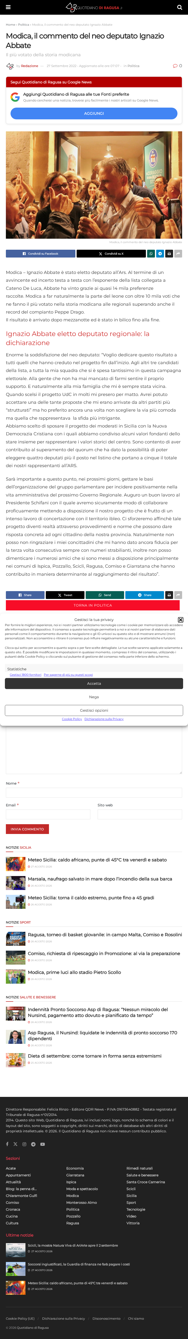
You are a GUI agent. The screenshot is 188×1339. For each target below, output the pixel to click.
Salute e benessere (142, 1175)
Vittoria (133, 1223)
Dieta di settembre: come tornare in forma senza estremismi (95, 1056)
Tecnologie (136, 1209)
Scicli (131, 1189)
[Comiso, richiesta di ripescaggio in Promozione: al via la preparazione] (15, 958)
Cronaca (13, 1209)
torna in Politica (93, 605)
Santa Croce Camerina (146, 1182)
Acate (11, 1168)
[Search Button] (179, 7)
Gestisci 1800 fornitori (25, 674)
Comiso (12, 1202)
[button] (180, 619)
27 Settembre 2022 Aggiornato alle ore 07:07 (84, 66)
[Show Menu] (8, 7)
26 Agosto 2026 (41, 885)
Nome (13, 783)
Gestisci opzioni (94, 710)
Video (131, 1216)
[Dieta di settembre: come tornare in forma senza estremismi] (15, 1060)
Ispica (71, 1182)
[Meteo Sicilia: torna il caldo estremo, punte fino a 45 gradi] (15, 902)
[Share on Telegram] (160, 254)
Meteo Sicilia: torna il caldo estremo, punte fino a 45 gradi (91, 897)
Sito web (105, 805)
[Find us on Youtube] (42, 1144)
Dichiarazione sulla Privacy (104, 719)
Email (12, 805)
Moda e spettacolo (82, 1189)
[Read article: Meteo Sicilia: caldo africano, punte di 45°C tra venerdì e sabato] (15, 1288)
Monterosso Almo (81, 1202)
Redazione (29, 66)
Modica (72, 1195)
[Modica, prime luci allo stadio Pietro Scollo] (15, 976)
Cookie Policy (72, 719)
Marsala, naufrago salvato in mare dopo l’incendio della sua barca (100, 879)
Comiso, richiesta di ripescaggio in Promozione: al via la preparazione (104, 953)
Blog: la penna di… (21, 1189)
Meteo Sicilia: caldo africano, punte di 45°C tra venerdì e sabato (97, 860)
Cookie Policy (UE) (20, 1318)
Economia (75, 1168)
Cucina (12, 1216)
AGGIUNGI (94, 113)
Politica (23, 24)
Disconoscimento (106, 1318)
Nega (94, 697)
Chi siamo (136, 1318)
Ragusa (72, 1223)
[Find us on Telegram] (33, 1144)
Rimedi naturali (140, 1168)
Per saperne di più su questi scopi (68, 674)
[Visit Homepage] (94, 7)
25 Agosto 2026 (41, 1062)
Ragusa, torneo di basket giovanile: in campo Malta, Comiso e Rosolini (105, 934)
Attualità (13, 1182)
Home (10, 24)
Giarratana (75, 1175)
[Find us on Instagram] (24, 1144)
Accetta (94, 683)
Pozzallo (73, 1216)
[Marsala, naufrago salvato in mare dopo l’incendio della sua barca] (15, 883)
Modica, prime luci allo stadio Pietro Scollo (74, 972)
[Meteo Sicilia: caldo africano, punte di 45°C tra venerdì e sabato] (15, 864)
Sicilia (132, 1195)
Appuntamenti (18, 1175)
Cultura (12, 1223)
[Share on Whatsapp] (151, 254)
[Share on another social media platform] (178, 254)
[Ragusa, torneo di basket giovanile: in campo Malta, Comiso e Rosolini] (15, 939)
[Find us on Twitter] (15, 1144)
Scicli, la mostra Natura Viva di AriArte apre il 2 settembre (73, 1245)
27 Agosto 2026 (41, 866)
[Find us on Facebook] (7, 1144)
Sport (131, 1202)
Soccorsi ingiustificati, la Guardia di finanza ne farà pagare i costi (79, 1264)
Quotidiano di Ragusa (33, 1327)
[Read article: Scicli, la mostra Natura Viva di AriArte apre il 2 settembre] (15, 1250)
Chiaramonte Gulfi (21, 1195)
